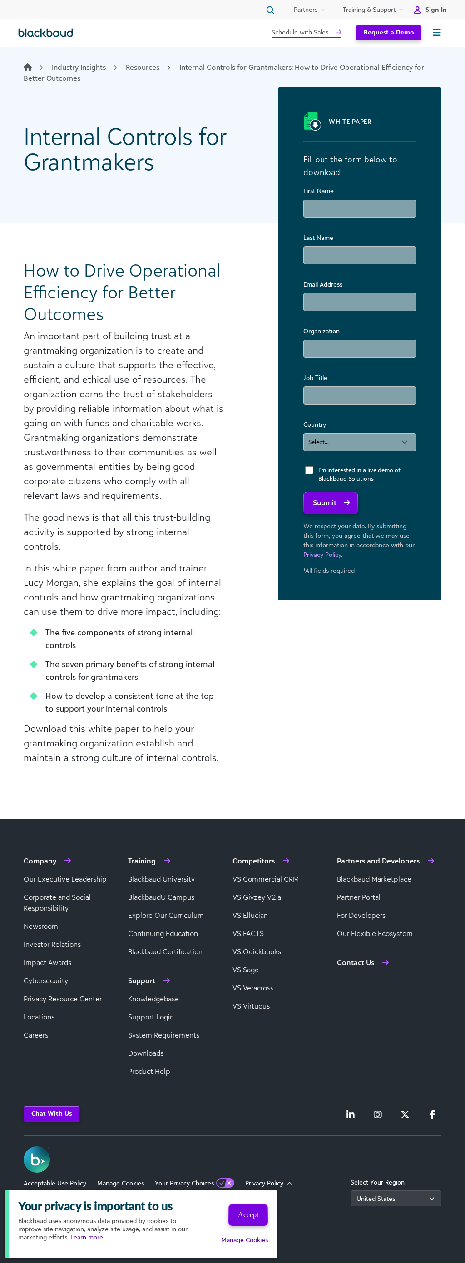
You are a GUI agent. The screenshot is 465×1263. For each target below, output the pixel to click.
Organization (321, 331)
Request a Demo (389, 32)
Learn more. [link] (87, 1237)
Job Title (315, 377)
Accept (248, 1215)
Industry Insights (79, 67)
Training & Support (369, 9)
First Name (318, 191)
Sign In (436, 9)
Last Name (318, 237)
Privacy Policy (322, 554)
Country (314, 424)
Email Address (322, 284)
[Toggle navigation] (437, 32)
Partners (305, 9)
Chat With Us (51, 1113)
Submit (324, 502)
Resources (142, 67)
